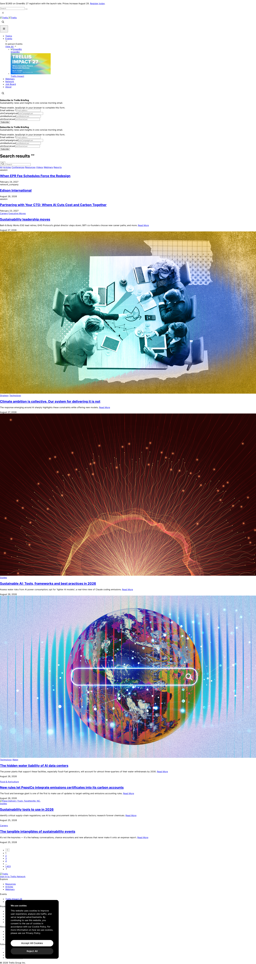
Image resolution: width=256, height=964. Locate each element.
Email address (8, 110)
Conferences (18, 167)
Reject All (32, 951)
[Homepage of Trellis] (4, 873)
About (8, 87)
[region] (32, 929)
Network (9, 81)
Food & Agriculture (9, 781)
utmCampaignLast (9, 113)
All (1, 167)
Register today (97, 3)
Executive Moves (17, 213)
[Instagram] (5, 947)
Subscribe (5, 122)
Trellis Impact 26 (13, 899)
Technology (15, 395)
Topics (8, 36)
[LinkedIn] (1, 947)
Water (15, 759)
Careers (4, 213)
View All (9, 46)
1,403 (8, 866)
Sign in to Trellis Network (12, 876)
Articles (7, 167)
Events (8, 38)
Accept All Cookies (32, 943)
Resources (30, 167)
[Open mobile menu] (4, 28)
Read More (143, 225)
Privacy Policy (33, 933)
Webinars (10, 78)
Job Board (10, 84)
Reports (58, 167)
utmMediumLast (8, 116)
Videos (39, 167)
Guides (3, 577)
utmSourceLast (7, 119)
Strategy (4, 395)
